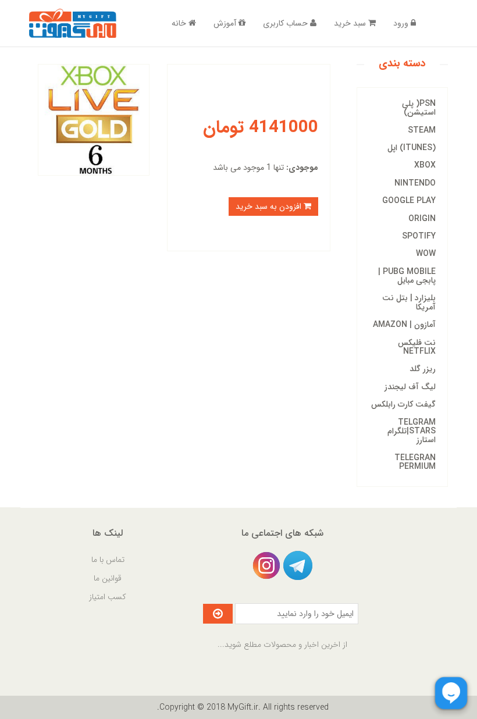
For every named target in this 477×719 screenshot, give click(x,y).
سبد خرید (351, 23)
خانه (180, 23)
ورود (402, 23)
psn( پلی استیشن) (419, 108)
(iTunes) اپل (411, 147)
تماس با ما (107, 559)
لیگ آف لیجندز (410, 386)
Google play (409, 200)
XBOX (425, 165)
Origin (422, 218)
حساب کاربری (286, 23)
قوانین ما (108, 578)
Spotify (419, 236)
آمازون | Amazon (404, 324)
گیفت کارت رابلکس (403, 404)
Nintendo (415, 183)
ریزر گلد (423, 368)
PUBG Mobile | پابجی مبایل (407, 276)
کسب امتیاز (107, 596)
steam (422, 130)
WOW (426, 253)
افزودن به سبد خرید (270, 206)
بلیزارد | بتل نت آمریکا (409, 302)
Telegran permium (415, 462)
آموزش (225, 23)
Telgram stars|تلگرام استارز (411, 431)
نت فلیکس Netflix (417, 347)
